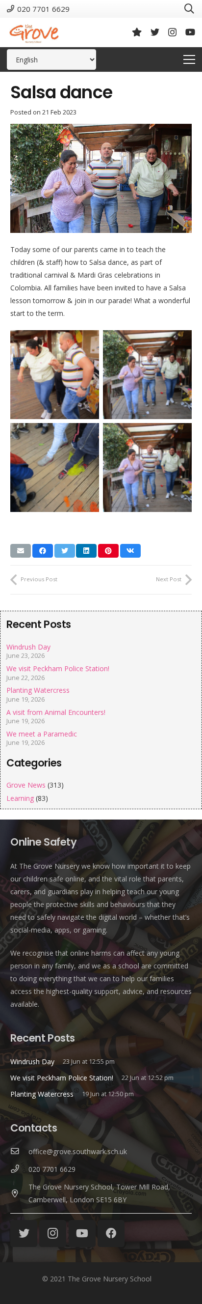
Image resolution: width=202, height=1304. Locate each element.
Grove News (26, 785)
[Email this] (20, 551)
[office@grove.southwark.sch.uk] (19, 1151)
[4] (147, 467)
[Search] (189, 9)
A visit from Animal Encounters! (55, 712)
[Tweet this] (64, 551)
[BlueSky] (137, 32)
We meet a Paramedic (41, 733)
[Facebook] (111, 1233)
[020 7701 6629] (19, 1169)
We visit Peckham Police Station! (57, 668)
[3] (54, 467)
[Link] (34, 32)
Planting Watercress (38, 690)
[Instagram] (172, 32)
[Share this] (42, 551)
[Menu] (189, 59)
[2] (147, 374)
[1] (54, 374)
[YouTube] (190, 32)
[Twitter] (155, 32)
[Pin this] (108, 551)
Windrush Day (28, 647)
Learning (20, 798)
